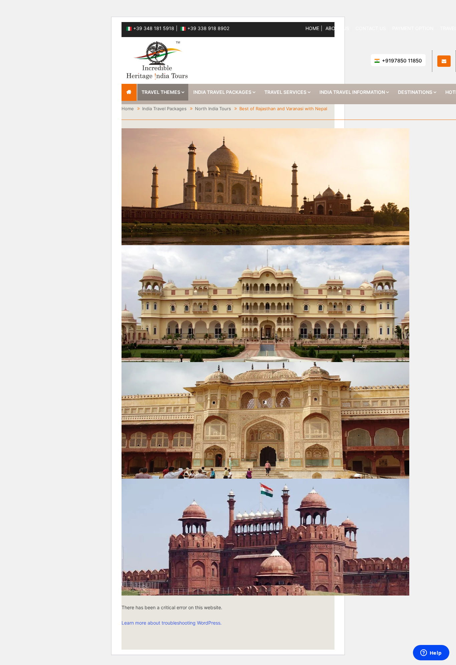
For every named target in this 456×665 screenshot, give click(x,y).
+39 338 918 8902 (208, 28)
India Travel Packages (222, 92)
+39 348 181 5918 (153, 28)
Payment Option (413, 28)
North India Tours (213, 108)
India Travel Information (352, 92)
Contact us (371, 28)
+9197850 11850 (402, 60)
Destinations (415, 92)
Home (312, 28)
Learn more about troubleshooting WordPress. (172, 623)
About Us (337, 28)
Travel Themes (161, 92)
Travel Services (285, 92)
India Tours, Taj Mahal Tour (129, 92)
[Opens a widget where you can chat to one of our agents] (431, 653)
